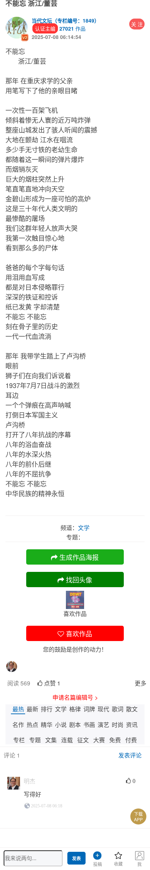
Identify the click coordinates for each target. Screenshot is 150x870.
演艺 (103, 724)
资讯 (132, 724)
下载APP (138, 816)
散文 (132, 709)
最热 (18, 709)
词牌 (89, 709)
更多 (140, 683)
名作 (18, 724)
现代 (103, 709)
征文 (83, 740)
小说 (61, 724)
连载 (67, 740)
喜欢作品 (78, 633)
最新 (32, 709)
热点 (32, 724)
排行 (46, 709)
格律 (75, 709)
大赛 (99, 740)
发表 (76, 858)
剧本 (75, 724)
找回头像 (78, 579)
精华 (46, 724)
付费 (131, 740)
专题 (35, 740)
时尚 (117, 724)
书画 (89, 724)
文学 (61, 709)
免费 (115, 740)
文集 (51, 740)
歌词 (117, 709)
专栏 (19, 740)
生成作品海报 (78, 557)
